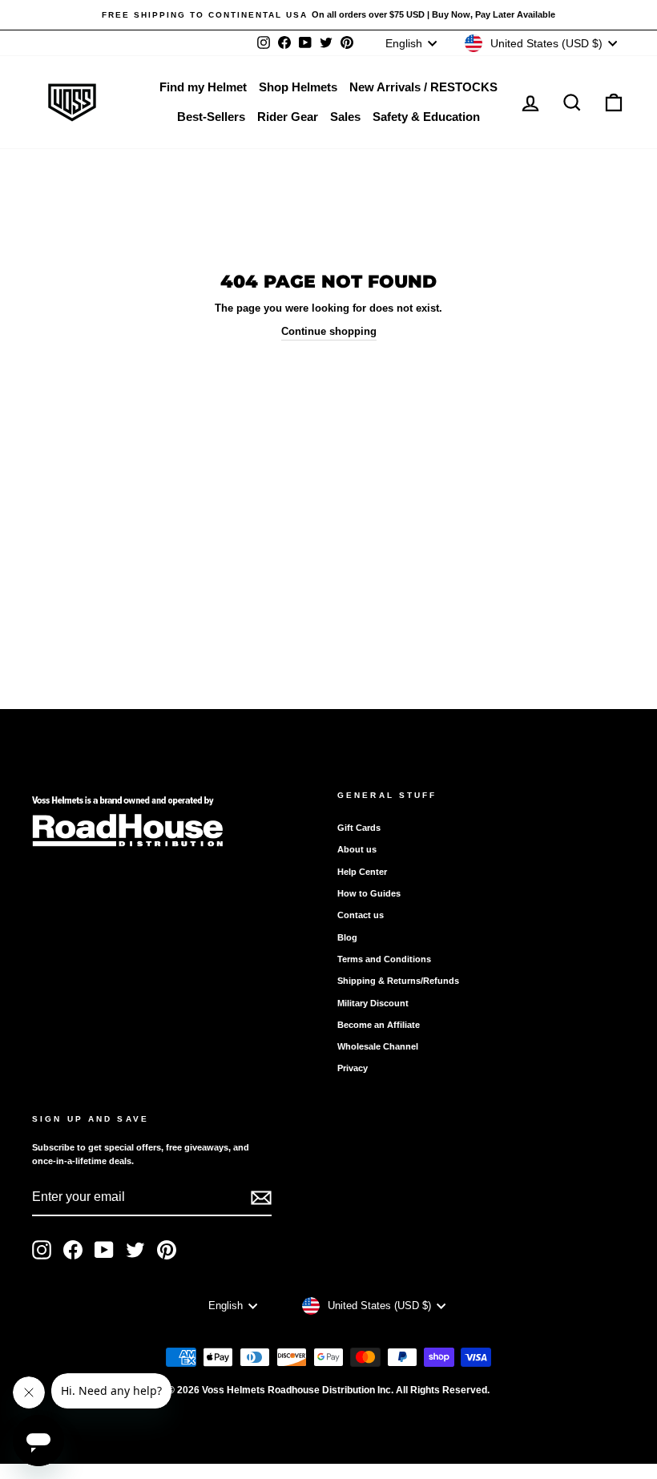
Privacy (352, 1068)
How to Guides (369, 893)
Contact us (360, 915)
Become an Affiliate (378, 1025)
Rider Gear (287, 116)
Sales (345, 116)
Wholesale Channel (377, 1046)
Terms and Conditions (384, 959)
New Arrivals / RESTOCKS (423, 87)
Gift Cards (359, 827)
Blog (347, 937)
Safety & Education (426, 116)
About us (357, 849)
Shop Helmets (298, 87)
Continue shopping (329, 331)
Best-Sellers (211, 116)
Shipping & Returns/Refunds (398, 980)
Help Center (362, 872)
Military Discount (373, 1003)
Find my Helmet (203, 87)
